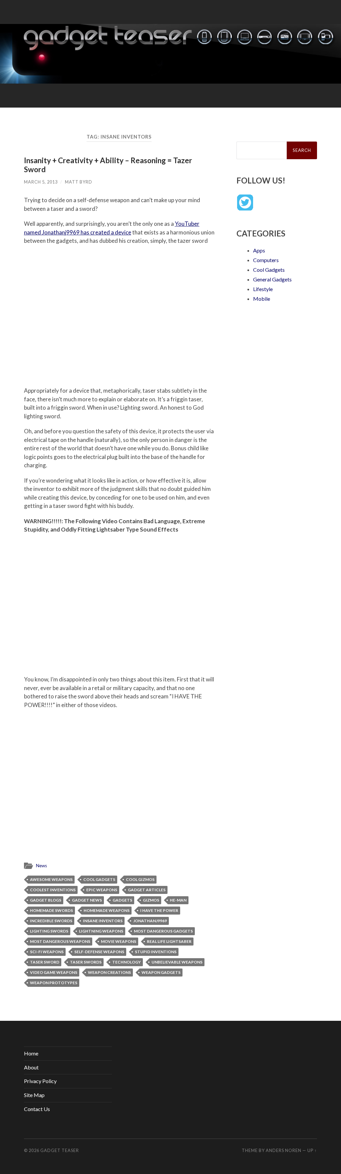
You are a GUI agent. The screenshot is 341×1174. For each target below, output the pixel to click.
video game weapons (53, 972)
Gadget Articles (147, 889)
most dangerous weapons (60, 941)
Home (31, 1053)
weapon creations (109, 972)
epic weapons (101, 889)
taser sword (44, 962)
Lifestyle (263, 289)
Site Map (34, 1095)
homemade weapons (107, 910)
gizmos (151, 900)
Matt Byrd (78, 182)
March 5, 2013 (41, 182)
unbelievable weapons (177, 962)
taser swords (86, 962)
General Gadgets (272, 279)
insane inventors (103, 920)
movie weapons (118, 941)
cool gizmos (140, 879)
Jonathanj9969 (150, 920)
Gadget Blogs (45, 900)
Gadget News (87, 900)
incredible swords (51, 920)
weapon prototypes (53, 982)
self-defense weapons (99, 951)
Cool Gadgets (99, 879)
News (41, 865)
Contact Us (37, 1109)
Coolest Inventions (53, 889)
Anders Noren (283, 1150)
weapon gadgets (161, 972)
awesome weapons (51, 879)
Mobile (261, 298)
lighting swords (49, 931)
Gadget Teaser (59, 1150)
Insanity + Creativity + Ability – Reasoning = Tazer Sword (108, 165)
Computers (266, 260)
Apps (259, 250)
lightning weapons (101, 931)
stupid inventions (155, 951)
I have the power (159, 910)
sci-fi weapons (47, 951)
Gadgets (122, 900)
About (31, 1067)
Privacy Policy (40, 1081)
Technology (126, 962)
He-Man (178, 900)
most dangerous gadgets (163, 931)
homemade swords (51, 910)
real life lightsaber (169, 941)
